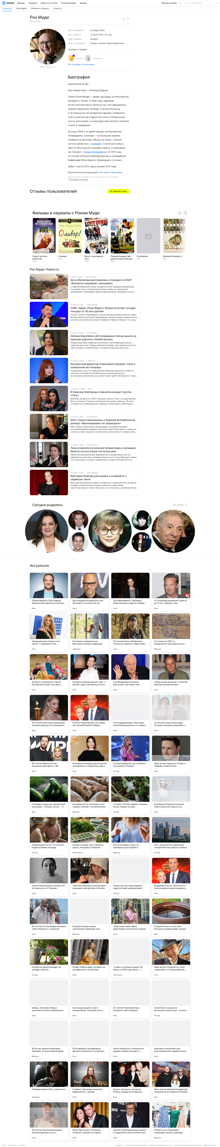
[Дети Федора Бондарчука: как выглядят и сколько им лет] (90, 592)
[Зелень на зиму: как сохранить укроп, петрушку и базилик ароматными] (90, 836)
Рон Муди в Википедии (110, 172)
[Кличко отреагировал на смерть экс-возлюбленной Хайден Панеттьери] (90, 714)
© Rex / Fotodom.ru (48, 67)
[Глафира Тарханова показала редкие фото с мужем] (90, 1080)
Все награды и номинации (81, 64)
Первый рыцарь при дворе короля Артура (121, 257)
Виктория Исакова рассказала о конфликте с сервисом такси (99, 477)
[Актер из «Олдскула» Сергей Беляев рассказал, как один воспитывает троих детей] (49, 673)
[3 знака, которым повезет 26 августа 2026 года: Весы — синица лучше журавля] (130, 958)
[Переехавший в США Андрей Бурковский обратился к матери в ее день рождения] (49, 592)
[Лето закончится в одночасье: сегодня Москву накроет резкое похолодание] (171, 836)
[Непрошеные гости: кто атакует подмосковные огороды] (49, 836)
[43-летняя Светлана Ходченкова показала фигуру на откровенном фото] (49, 714)
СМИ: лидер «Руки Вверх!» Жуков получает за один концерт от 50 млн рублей (103, 309)
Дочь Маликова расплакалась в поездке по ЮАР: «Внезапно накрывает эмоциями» (101, 281)
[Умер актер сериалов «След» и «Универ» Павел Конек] (171, 755)
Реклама (21, 1145)
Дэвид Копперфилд (95, 152)
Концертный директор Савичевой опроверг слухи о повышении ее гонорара (103, 365)
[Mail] (4, 3)
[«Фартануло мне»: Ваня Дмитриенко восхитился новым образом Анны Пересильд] (130, 918)
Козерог (94, 39)
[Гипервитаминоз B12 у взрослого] (49, 1080)
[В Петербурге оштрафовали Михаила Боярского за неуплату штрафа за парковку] (90, 1040)
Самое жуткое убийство (39, 257)
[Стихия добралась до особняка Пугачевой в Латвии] (130, 755)
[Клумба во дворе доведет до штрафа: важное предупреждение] (49, 958)
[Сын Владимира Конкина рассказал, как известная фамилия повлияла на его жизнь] (130, 673)
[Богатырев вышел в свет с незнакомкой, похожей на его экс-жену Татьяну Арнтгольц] (90, 999)
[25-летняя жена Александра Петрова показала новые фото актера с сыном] (171, 714)
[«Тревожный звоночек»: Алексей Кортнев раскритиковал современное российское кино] (171, 673)
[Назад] (179, 213)
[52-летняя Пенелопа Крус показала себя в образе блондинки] (130, 999)
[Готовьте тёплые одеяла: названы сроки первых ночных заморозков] (130, 795)
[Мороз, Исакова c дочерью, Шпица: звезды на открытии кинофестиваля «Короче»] (130, 1080)
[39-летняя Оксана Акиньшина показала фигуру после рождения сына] (49, 1121)
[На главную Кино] (10, 3)
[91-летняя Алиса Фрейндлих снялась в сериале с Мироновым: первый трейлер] (130, 632)
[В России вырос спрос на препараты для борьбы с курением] (130, 836)
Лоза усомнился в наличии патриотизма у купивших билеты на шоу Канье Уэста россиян (103, 449)
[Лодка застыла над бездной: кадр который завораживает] (130, 877)
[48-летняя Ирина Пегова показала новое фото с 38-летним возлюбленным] (49, 755)
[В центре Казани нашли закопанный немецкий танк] (90, 918)
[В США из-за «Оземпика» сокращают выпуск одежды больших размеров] (171, 1121)
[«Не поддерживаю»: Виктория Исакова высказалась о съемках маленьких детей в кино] (130, 714)
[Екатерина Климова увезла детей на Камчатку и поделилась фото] (90, 755)
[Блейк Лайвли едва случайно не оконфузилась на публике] (90, 958)
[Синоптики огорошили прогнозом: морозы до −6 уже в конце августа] (171, 999)
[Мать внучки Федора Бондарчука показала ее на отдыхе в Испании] (171, 1080)
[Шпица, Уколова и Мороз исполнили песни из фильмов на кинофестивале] (49, 999)
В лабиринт (142, 256)
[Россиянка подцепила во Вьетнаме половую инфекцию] (90, 632)
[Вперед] (185, 213)
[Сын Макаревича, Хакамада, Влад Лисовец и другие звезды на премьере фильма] (130, 592)
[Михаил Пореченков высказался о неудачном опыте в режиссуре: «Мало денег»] (130, 1121)
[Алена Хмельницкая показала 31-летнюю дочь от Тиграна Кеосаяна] (49, 877)
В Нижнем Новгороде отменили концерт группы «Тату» (101, 393)
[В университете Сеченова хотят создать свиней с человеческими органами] (90, 795)
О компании (12, 1145)
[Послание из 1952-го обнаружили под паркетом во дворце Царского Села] (171, 632)
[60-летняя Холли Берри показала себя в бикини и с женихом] (49, 918)
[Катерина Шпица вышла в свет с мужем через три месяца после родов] (90, 673)
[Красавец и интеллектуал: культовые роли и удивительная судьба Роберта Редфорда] (171, 1040)
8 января (94, 30)
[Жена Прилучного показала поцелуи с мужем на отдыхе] (90, 1121)
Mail (4, 1145)
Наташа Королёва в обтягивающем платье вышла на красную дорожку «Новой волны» (103, 337)
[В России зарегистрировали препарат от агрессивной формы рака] (49, 1040)
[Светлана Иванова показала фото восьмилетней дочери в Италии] (90, 877)
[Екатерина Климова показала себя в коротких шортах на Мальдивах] (171, 795)
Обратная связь (209, 1145)
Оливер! (96, 143)
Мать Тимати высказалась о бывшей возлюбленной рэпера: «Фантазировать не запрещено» (103, 421)
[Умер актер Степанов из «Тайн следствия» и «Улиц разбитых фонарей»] (171, 958)
